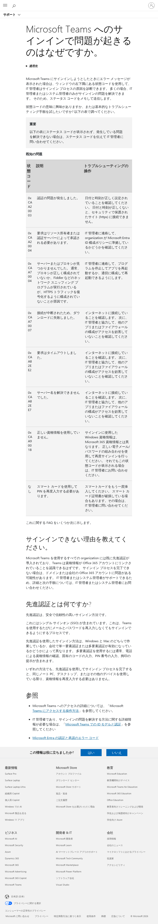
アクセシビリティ (116, 864)
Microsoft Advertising (15, 871)
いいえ (117, 752)
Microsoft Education (117, 773)
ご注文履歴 (61, 800)
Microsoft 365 (12, 864)
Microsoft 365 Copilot (16, 878)
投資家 (110, 858)
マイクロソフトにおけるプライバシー (126, 851)
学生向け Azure (114, 819)
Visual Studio (62, 884)
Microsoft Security (14, 845)
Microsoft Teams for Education (122, 786)
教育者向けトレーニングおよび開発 (125, 806)
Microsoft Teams (13, 884)
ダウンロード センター (67, 780)
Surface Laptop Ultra (15, 786)
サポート (9, 14)
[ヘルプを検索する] (14, 5)
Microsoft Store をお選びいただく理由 (75, 806)
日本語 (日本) (17, 896)
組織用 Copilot (12, 793)
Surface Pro (10, 773)
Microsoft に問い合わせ (17, 916)
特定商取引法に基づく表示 (67, 916)
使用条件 (91, 916)
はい (91, 752)
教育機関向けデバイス (118, 780)
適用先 (33, 66)
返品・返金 (61, 793)
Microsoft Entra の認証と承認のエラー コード (66, 738)
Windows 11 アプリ (14, 819)
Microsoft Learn (64, 845)
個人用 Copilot (12, 800)
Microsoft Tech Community (69, 858)
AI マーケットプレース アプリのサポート (77, 851)
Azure (8, 851)
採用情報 (111, 838)
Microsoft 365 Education (119, 793)
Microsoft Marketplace (67, 864)
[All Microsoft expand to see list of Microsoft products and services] (5, 5)
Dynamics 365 (12, 858)
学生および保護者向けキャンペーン (125, 813)
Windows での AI (13, 806)
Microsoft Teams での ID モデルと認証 (93, 724)
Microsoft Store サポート (68, 786)
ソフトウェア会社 (65, 878)
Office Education (115, 800)
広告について (118, 916)
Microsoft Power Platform (68, 871)
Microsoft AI (11, 838)
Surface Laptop (12, 780)
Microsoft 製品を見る (15, 813)
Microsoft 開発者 (64, 838)
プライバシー (41, 916)
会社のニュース (115, 845)
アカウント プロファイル (68, 773)
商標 (103, 916)
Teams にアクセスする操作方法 (56, 710)
